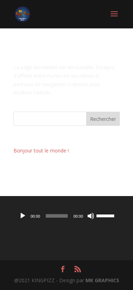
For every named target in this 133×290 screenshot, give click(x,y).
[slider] (106, 215)
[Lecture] (22, 215)
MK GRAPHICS (102, 280)
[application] (66, 216)
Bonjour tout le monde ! (41, 150)
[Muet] (90, 215)
